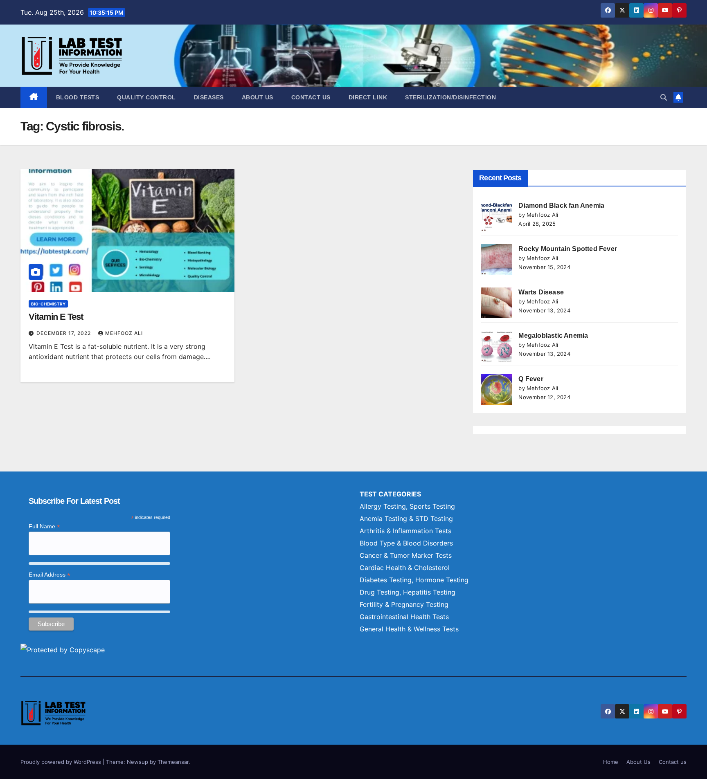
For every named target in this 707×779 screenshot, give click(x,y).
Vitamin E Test (56, 317)
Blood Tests (77, 97)
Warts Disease (541, 292)
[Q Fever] (496, 389)
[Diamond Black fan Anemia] (496, 216)
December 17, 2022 (64, 333)
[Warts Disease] (496, 302)
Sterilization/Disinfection (450, 97)
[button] (663, 97)
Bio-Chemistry (48, 303)
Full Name (44, 526)
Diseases (209, 97)
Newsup (137, 762)
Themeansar (173, 762)
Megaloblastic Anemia (553, 335)
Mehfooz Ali (124, 333)
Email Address (49, 575)
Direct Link (368, 97)
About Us (257, 97)
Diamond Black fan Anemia (561, 205)
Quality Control (146, 97)
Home (610, 762)
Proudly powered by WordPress (61, 762)
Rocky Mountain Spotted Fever (567, 248)
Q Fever (530, 378)
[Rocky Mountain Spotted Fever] (496, 259)
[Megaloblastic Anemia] (496, 346)
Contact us (311, 97)
